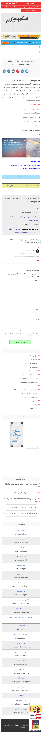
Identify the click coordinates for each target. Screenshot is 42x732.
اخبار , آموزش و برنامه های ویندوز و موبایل (25, 390)
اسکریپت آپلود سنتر (30, 217)
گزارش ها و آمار (33, 408)
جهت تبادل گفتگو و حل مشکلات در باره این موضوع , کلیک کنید (21, 186)
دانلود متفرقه (33, 367)
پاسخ (37, 260)
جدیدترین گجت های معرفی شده (28, 378)
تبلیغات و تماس (10, 3)
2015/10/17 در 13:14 (27, 253)
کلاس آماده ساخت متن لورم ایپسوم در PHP (25, 493)
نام (37, 309)
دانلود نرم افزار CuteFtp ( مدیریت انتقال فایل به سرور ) (20, 513)
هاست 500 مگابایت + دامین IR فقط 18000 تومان (21, 177)
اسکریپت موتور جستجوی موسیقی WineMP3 (24, 507)
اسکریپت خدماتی (18, 217)
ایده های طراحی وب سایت (30, 375)
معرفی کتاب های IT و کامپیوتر (29, 393)
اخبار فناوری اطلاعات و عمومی (29, 382)
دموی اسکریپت (35, 161)
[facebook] (9, 71)
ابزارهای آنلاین (30, 10)
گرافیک (35, 405)
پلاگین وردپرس (33, 401)
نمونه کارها (10, 6)
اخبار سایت (34, 386)
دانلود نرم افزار (33, 371)
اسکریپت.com (21, 728)
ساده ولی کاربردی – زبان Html (28, 397)
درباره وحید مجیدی (30, 6)
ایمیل (37, 319)
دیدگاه (37, 280)
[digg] (4, 71)
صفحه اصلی (30, 3)
